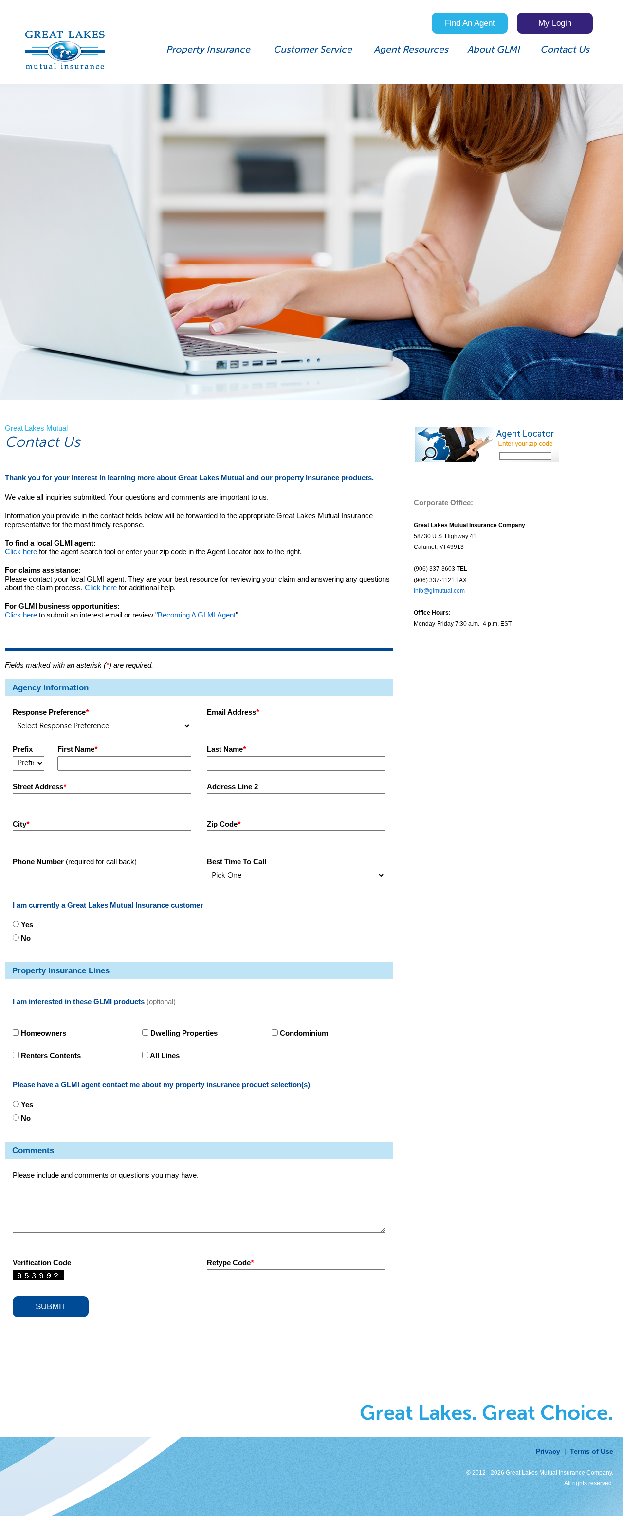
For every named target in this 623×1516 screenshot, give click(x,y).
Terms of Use (591, 1451)
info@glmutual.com (439, 590)
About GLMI (493, 49)
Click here (21, 551)
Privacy (548, 1451)
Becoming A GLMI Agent (197, 615)
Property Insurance (208, 49)
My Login (554, 22)
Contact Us (564, 49)
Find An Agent (470, 22)
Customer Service (313, 49)
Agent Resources (411, 49)
